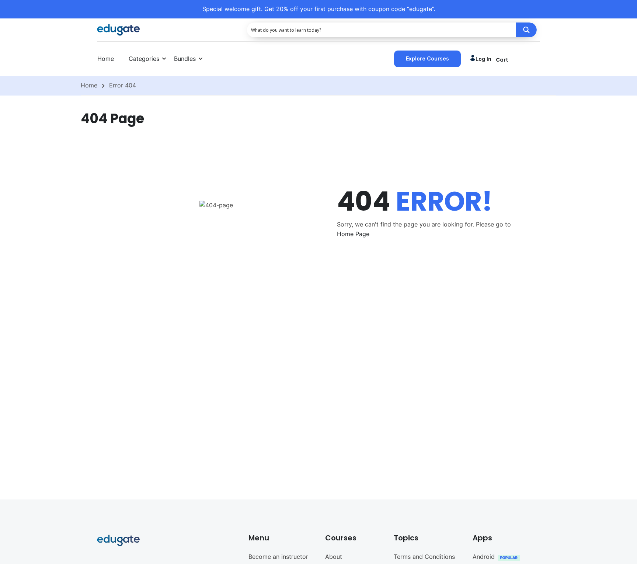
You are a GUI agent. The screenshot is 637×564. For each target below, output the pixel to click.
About (333, 556)
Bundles (185, 58)
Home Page (353, 234)
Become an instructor (278, 556)
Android (484, 556)
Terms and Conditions (424, 556)
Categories (144, 58)
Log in (483, 59)
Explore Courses (427, 58)
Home (105, 58)
